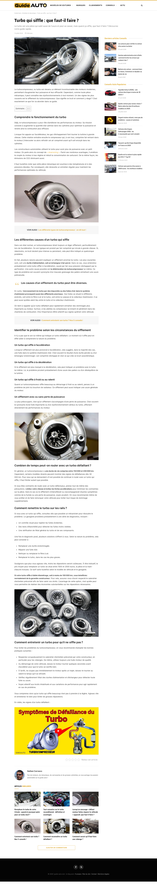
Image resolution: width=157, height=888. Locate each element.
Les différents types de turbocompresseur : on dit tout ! (62, 230)
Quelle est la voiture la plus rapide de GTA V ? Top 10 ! (130, 155)
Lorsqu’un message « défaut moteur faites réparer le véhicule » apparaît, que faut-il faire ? (85, 812)
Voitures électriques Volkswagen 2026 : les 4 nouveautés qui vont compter (129, 131)
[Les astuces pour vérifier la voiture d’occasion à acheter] (110, 46)
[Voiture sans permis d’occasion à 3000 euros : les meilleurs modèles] (110, 169)
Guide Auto (17, 13)
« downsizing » (53, 152)
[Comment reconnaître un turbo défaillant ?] (56, 826)
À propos (78, 874)
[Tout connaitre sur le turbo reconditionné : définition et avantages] (56, 799)
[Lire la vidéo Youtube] (58, 731)
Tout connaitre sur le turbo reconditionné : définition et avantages (54, 812)
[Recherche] (142, 5)
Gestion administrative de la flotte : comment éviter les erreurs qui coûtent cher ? (130, 58)
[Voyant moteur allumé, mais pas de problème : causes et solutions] (110, 120)
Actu (122, 5)
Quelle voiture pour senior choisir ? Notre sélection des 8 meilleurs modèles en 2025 (130, 106)
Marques (80, 5)
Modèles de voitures (60, 5)
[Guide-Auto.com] (30, 5)
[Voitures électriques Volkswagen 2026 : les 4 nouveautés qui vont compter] (110, 132)
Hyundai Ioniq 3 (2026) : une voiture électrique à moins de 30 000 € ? (129, 92)
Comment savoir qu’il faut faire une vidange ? (84, 837)
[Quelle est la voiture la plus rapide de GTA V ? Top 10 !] (110, 157)
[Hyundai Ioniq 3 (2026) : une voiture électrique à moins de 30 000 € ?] (110, 92)
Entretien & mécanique (29, 13)
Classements (95, 5)
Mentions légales (103, 874)
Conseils (110, 5)
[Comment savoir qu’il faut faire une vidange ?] (85, 826)
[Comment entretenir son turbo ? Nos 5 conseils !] (27, 826)
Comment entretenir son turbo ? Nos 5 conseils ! (62, 320)
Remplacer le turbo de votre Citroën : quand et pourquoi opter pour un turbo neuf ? (27, 812)
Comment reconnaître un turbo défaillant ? (55, 837)
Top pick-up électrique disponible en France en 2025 (129, 144)
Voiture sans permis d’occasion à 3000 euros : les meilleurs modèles (130, 167)
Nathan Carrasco (34, 771)
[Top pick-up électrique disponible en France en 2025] (110, 146)
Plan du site (86, 874)
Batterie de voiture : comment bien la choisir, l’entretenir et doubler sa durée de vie (130, 71)
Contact (94, 874)
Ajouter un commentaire (56, 848)
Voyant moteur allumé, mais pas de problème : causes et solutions (130, 118)
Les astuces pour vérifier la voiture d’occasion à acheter (130, 45)
